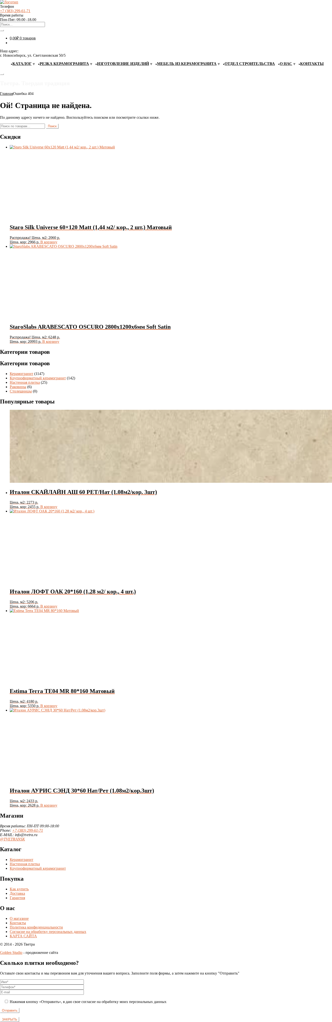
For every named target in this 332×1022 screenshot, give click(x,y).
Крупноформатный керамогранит (38, 378)
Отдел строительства (250, 64)
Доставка (17, 893)
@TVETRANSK (12, 839)
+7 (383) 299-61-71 (15, 11)
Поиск (52, 126)
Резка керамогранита (64, 64)
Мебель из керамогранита (187, 64)
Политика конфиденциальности (36, 927)
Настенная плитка (25, 382)
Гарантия (17, 898)
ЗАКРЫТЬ (9, 1019)
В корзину (48, 242)
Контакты (312, 64)
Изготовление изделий (123, 64)
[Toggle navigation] (2, 74)
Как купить (19, 889)
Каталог (22, 64)
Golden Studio (11, 952)
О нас (286, 64)
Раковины (18, 387)
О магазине (19, 918)
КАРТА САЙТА (23, 936)
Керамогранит (21, 374)
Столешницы (21, 391)
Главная (6, 93)
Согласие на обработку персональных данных (48, 932)
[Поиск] (2, 30)
